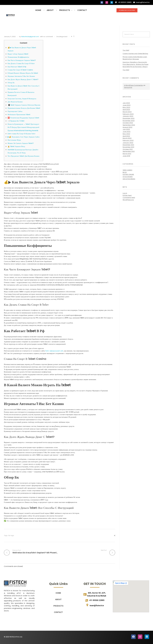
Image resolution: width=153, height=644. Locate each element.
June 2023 (126, 105)
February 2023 (128, 114)
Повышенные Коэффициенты (18, 57)
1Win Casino (127, 170)
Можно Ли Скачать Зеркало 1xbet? (21, 143)
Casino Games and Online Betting (135, 54)
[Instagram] (106, 2)
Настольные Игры (14, 140)
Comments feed (129, 197)
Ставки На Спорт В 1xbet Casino (20, 70)
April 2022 (126, 136)
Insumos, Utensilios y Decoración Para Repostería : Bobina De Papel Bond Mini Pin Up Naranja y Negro (135, 64)
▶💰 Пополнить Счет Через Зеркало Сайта (23, 137)
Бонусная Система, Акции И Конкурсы (22, 98)
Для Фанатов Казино (15, 102)
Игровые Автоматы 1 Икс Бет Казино (21, 76)
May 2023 (126, 107)
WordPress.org (128, 200)
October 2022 (128, 123)
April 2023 (126, 109)
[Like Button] (71, 36)
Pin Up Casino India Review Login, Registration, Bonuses (135, 58)
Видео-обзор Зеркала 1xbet (18, 54)
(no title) (126, 50)
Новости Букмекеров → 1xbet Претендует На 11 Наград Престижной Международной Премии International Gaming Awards (23, 127)
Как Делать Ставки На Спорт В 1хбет (21, 63)
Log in (125, 193)
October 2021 (128, 149)
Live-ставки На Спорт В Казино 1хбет (21, 133)
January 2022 (128, 143)
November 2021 (128, 147)
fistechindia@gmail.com (30, 36)
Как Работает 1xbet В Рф (17, 66)
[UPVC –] (15, 583)
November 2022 (129, 121)
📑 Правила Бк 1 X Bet (16, 121)
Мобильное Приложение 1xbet (19, 114)
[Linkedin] (111, 2)
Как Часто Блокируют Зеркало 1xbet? (22, 60)
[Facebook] (101, 2)
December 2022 (128, 118)
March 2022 (127, 138)
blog (125, 172)
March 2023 (127, 112)
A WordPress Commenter (133, 85)
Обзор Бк (11, 82)
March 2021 (127, 154)
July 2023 (126, 103)
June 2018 (126, 156)
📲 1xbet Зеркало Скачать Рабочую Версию (24, 105)
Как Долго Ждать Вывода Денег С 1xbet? (23, 79)
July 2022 (126, 129)
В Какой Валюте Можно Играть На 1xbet (23, 73)
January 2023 (128, 116)
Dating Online (128, 174)
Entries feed (127, 195)
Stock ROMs (128, 177)
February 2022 (128, 140)
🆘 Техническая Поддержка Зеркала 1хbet (23, 118)
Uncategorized (61, 36)
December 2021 (128, 145)
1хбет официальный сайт (54, 351)
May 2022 (126, 134)
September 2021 (129, 151)
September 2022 (129, 125)
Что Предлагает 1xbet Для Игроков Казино (23, 156)
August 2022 (127, 127)
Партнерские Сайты (15, 111)
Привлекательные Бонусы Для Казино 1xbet (24, 108)
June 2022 (126, 132)
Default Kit (128, 87)
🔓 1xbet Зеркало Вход (16, 146)
